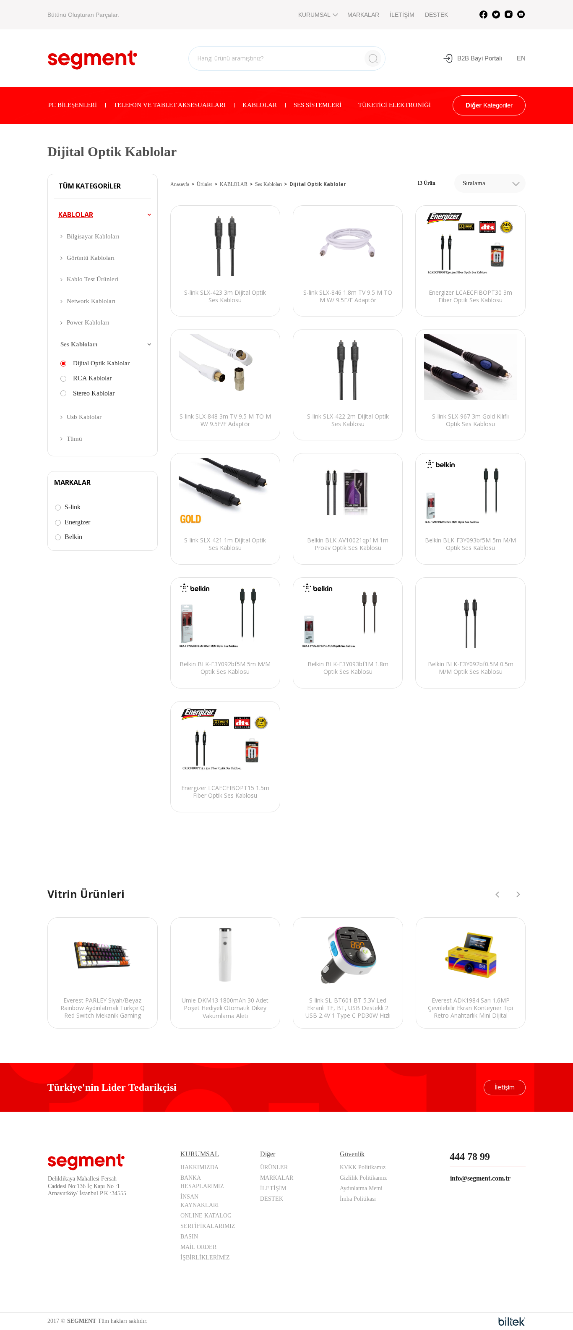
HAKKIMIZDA (199, 1167)
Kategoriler (489, 105)
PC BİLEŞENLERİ (72, 105)
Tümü (74, 438)
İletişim (505, 1087)
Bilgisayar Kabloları (93, 236)
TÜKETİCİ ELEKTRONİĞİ (394, 105)
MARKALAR (363, 14)
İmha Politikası (358, 1199)
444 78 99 (470, 1156)
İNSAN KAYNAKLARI (199, 1201)
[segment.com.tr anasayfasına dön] (92, 57)
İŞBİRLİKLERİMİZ (205, 1257)
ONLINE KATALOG (206, 1215)
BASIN (189, 1236)
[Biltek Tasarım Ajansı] (512, 1321)
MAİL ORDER (198, 1247)
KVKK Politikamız (362, 1167)
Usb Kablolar (84, 417)
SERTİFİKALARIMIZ (207, 1226)
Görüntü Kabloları (91, 257)
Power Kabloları (88, 322)
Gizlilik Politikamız (363, 1178)
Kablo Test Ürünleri (92, 279)
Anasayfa (179, 184)
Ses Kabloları (78, 344)
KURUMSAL (314, 14)
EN (521, 58)
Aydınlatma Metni (361, 1188)
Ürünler (204, 184)
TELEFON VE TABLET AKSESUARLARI (170, 105)
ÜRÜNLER (274, 1167)
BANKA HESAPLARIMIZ (202, 1182)
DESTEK (436, 14)
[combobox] (490, 183)
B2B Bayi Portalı (479, 58)
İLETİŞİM (402, 14)
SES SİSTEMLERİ (317, 105)
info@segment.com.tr (480, 1178)
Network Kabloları (91, 301)
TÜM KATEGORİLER (89, 186)
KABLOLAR (259, 105)
